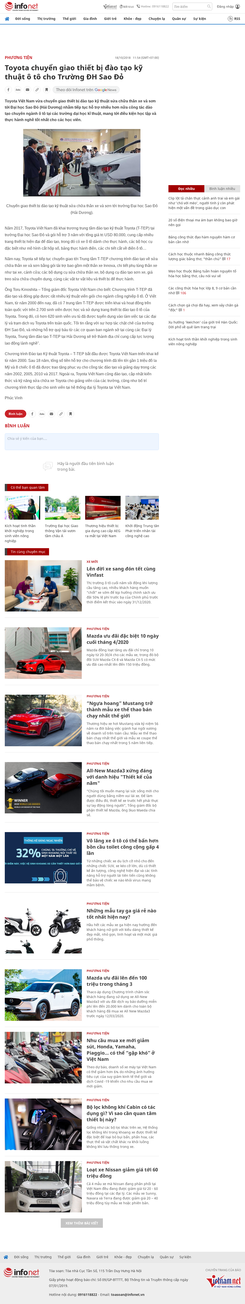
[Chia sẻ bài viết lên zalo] (18, 89)
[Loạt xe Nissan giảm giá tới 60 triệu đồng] (43, 1187)
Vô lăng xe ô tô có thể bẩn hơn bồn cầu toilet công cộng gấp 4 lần (123, 846)
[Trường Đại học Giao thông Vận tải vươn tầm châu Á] (62, 508)
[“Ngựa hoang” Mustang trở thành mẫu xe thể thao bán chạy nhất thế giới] (43, 720)
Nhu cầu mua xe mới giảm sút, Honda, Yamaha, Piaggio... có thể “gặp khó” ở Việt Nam (121, 1049)
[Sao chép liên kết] (37, 89)
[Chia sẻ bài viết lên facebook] (8, 89)
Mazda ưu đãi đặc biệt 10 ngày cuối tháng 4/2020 (123, 639)
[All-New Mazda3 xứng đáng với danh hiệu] (43, 788)
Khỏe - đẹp (132, 18)
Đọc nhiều (186, 188)
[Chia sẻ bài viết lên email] (27, 89)
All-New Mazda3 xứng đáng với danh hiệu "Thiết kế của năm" (119, 776)
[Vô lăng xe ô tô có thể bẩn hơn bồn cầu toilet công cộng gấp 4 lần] (43, 858)
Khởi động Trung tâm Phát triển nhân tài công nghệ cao (142, 530)
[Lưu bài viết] (46, 89)
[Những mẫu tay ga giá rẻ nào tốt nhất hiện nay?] (43, 928)
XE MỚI (92, 561)
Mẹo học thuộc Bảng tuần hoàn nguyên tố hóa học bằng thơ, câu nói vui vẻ (202, 273)
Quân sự (179, 18)
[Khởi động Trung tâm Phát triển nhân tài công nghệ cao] (143, 508)
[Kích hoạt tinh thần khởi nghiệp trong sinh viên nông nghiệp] (22, 508)
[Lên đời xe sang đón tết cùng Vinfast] (43, 586)
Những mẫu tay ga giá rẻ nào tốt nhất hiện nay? (121, 913)
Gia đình (90, 18)
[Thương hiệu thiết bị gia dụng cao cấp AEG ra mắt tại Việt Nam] (103, 508)
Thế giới (69, 18)
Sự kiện (199, 18)
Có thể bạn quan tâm (28, 487)
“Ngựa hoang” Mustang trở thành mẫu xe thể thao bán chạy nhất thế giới (120, 709)
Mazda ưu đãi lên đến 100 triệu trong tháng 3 (117, 981)
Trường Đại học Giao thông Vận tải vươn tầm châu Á (61, 530)
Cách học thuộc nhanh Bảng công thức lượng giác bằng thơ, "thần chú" (199, 256)
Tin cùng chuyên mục (28, 551)
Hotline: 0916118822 (155, 6)
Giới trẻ (110, 18)
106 (182, 293)
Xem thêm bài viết (82, 1223)
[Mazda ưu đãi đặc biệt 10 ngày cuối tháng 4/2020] (43, 653)
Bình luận (15, 414)
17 (228, 259)
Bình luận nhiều (222, 188)
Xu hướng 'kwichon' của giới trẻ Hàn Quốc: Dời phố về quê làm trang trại (203, 324)
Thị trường (46, 18)
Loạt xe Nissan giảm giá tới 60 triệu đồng (122, 1172)
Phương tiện (18, 57)
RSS (237, 18)
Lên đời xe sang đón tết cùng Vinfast (121, 571)
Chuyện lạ (157, 18)
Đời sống (22, 18)
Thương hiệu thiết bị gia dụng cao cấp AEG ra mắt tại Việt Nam (102, 530)
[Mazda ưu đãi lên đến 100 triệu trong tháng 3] (43, 995)
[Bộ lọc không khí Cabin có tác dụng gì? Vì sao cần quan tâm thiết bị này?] (43, 1124)
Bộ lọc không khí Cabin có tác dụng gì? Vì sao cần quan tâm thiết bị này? (121, 1113)
